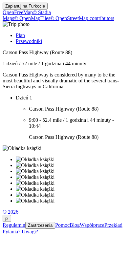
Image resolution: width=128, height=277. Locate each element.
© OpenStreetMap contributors (82, 18)
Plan (20, 35)
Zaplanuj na (25, 6)
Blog (75, 225)
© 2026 (10, 212)
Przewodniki (29, 41)
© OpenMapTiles (32, 18)
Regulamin (14, 225)
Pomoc (62, 225)
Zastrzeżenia (40, 225)
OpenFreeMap (18, 12)
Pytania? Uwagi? (20, 231)
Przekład (113, 225)
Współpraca (92, 225)
